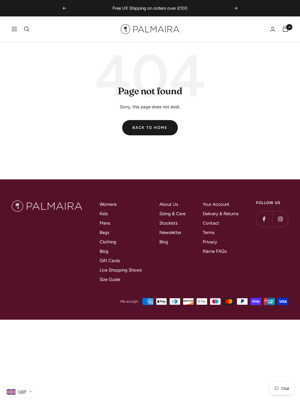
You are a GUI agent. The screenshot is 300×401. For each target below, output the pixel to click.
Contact (211, 223)
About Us (168, 204)
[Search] (26, 29)
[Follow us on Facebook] (264, 219)
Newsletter (170, 232)
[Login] (272, 29)
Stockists (168, 223)
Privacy (210, 242)
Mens (105, 223)
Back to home (150, 127)
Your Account (216, 204)
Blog (104, 251)
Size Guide (110, 279)
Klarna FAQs (215, 251)
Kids (104, 213)
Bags (104, 232)
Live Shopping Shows (121, 270)
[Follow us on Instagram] (280, 219)
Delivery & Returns (220, 213)
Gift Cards (110, 260)
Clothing (108, 242)
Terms (208, 232)
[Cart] (285, 29)
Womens (108, 204)
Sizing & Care (172, 213)
